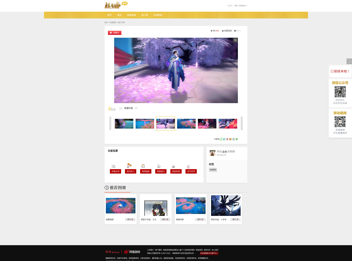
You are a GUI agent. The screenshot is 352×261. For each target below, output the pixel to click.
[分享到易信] (224, 139)
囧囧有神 (176, 171)
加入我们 (215, 250)
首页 (106, 23)
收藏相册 (228, 31)
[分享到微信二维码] (221, 139)
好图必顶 (115, 171)
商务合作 (207, 250)
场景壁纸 (213, 170)
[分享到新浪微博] (230, 139)
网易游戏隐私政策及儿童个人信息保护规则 (179, 250)
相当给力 (130, 171)
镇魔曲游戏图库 (120, 6)
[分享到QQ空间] (233, 139)
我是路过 (161, 171)
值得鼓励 (146, 171)
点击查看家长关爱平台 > (209, 253)
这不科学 (191, 171)
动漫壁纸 (113, 23)
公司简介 (150, 250)
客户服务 (158, 250)
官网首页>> (243, 6)
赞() (216, 31)
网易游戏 (199, 250)
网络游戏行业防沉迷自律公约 (183, 253)
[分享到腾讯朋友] (236, 139)
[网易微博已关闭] (227, 139)
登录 (236, 6)
